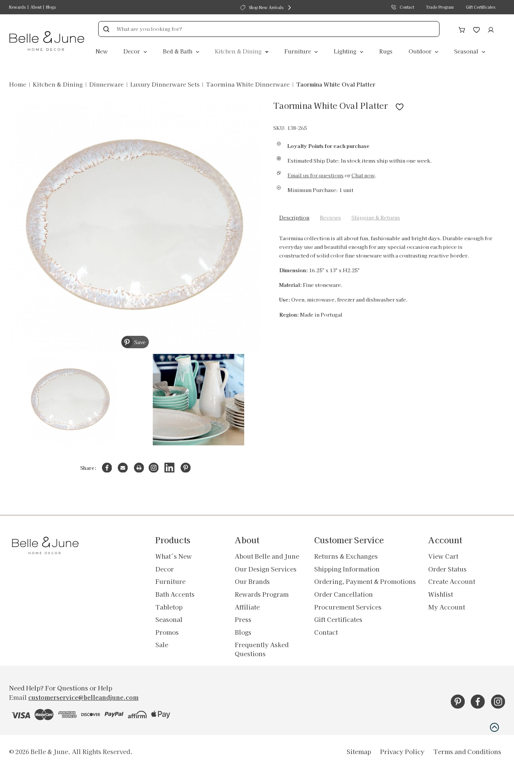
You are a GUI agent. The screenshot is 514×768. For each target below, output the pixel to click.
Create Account (451, 581)
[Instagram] (154, 468)
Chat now (363, 175)
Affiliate (247, 606)
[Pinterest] (186, 468)
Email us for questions (315, 175)
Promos (167, 632)
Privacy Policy (402, 751)
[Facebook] (107, 468)
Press (243, 619)
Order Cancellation (343, 594)
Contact (407, 7)
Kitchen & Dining (239, 51)
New (102, 51)
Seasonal (467, 51)
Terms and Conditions (467, 751)
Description (294, 217)
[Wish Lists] (476, 28)
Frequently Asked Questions (262, 649)
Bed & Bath (178, 51)
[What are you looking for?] (106, 29)
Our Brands (252, 581)
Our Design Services (266, 568)
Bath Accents (175, 594)
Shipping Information (347, 568)
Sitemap (359, 751)
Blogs (51, 7)
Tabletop (168, 606)
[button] (494, 727)
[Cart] (461, 28)
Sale (161, 644)
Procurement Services (348, 606)
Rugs (385, 51)
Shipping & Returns (375, 217)
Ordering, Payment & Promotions (365, 581)
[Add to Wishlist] (399, 105)
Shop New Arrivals (266, 7)
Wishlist (440, 594)
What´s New (173, 556)
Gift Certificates (480, 7)
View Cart (443, 556)
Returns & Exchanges (346, 556)
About (35, 7)
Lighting (346, 51)
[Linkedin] (169, 468)
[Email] (123, 468)
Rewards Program (262, 594)
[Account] (490, 28)
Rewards (17, 7)
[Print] (139, 468)
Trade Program (440, 7)
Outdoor (421, 51)
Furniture (298, 51)
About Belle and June (267, 556)
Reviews (330, 217)
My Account (446, 606)
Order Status (447, 568)
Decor (132, 51)
